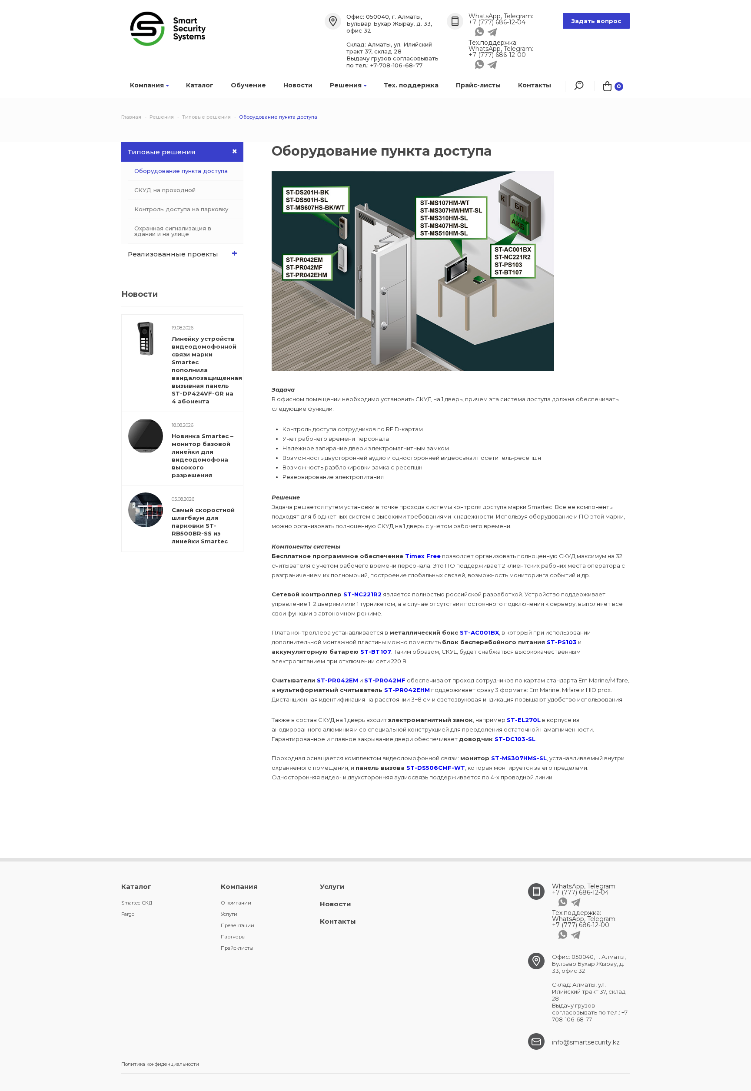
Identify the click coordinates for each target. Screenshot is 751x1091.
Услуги (229, 914)
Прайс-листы (478, 85)
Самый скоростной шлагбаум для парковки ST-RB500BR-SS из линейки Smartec (203, 525)
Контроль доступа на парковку (181, 209)
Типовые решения (162, 152)
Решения (346, 85)
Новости (297, 85)
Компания (147, 85)
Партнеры (233, 937)
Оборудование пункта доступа (181, 170)
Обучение (248, 85)
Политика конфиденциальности (160, 1064)
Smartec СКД (136, 903)
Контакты (534, 85)
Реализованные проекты (173, 254)
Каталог (199, 85)
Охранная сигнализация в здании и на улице (172, 231)
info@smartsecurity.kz (586, 1042)
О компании (236, 903)
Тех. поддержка (411, 85)
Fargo (127, 914)
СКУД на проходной (165, 189)
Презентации (237, 925)
